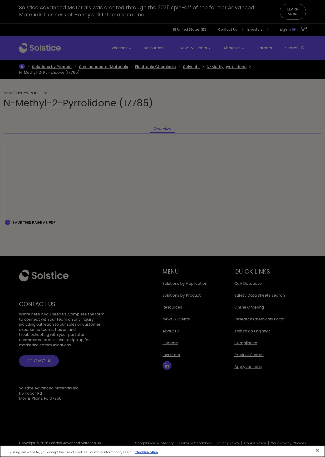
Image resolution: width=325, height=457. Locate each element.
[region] (162, 451)
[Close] (317, 450)
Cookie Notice (146, 452)
